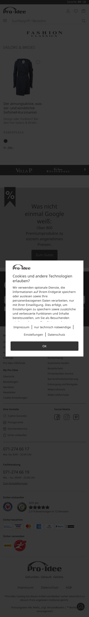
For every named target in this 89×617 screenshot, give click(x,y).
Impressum (21, 327)
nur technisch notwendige (52, 327)
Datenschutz (56, 334)
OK (44, 346)
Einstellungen (33, 334)
